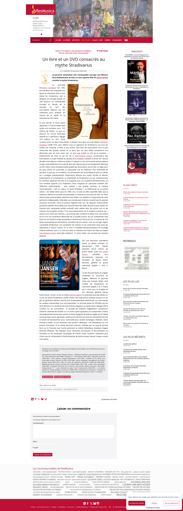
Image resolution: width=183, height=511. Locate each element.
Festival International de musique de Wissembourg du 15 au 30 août (136, 146)
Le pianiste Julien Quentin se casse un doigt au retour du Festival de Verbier (136, 228)
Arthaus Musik (47, 377)
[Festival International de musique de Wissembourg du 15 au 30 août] (136, 162)
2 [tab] (36, 34)
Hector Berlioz (127, 479)
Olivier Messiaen (57, 487)
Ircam (67, 482)
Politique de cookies (153, 507)
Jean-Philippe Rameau (101, 482)
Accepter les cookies (137, 503)
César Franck (72, 474)
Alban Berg (37, 472)
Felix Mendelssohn (41, 477)
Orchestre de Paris (141, 487)
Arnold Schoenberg (95, 472)
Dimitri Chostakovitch (90, 474)
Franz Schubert (85, 477)
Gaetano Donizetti (131, 477)
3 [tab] (39, 34)
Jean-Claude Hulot (81, 71)
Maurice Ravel (40, 487)
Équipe (54, 507)
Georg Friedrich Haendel (44, 479)
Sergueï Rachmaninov (87, 495)
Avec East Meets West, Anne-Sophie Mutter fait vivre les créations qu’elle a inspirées (136, 358)
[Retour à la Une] (41, 9)
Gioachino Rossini (79, 479)
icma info (126, 40)
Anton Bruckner (49, 472)
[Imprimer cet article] (102, 400)
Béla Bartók (126, 472)
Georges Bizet (145, 477)
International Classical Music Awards (46, 482)
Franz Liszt (70, 477)
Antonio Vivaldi (64, 472)
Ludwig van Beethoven (136, 484)
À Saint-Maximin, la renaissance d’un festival (135, 198)
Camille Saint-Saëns (141, 472)
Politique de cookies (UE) (98, 507)
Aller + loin (97, 40)
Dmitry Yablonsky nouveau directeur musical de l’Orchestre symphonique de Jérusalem (136, 213)
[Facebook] (35, 399)
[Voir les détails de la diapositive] (103, 18)
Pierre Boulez (71, 492)
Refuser (154, 503)
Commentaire (38, 423)
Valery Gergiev (106, 495)
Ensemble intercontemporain (116, 474)
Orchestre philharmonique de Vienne (46, 492)
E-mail (36, 447)
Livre (73, 51)
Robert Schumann (42, 495)
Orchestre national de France (47, 490)
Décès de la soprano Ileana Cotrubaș (135, 192)
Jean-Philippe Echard (83, 156)
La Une (58, 40)
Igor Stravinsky (143, 479)
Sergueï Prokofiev (64, 495)
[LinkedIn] (84, 504)
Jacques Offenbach (81, 482)
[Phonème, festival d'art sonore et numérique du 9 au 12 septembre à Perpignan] (136, 103)
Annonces (70, 507)
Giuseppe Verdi (94, 479)
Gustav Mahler (111, 479)
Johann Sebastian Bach (46, 484)
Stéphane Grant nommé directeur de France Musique (135, 205)
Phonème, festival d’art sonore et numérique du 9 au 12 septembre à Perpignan (136, 87)
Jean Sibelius (120, 482)
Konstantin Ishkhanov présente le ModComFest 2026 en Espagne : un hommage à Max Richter (136, 119)
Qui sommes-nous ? (43, 507)
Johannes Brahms (140, 482)
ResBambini (117, 40)
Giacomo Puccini (64, 479)
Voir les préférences (172, 503)
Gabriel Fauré (117, 477)
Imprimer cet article (110, 399)
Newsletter (61, 507)
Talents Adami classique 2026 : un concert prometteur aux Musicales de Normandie (135, 382)
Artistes (75, 40)
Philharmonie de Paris (62, 377)
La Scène (66, 40)
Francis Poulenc (57, 477)
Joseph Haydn (69, 484)
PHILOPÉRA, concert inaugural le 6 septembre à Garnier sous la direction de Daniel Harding (137, 56)
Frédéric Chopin (103, 477)
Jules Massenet (84, 484)
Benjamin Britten (112, 472)
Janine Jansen (102, 77)
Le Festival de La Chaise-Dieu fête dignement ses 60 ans (134, 366)
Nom (35, 441)
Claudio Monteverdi (58, 474)
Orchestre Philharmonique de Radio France (130, 490)
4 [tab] (41, 34)
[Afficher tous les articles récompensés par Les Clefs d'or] (45, 84)
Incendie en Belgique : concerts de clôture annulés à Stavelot (135, 221)
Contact (32, 507)
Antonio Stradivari (48, 88)
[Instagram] (98, 503)
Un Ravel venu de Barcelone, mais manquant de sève (134, 350)
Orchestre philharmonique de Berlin (85, 490)
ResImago (129, 241)
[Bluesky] (94, 503)
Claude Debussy (41, 474)
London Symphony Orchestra (106, 484)
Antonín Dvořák (79, 472)
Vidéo (75, 53)
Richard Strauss (119, 492)
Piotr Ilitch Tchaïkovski (94, 492)
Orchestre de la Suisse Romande (79, 487)
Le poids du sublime (130, 344)
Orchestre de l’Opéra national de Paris (113, 487)
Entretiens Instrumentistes (140, 474)
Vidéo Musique (83, 53)
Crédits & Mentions (82, 507)
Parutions (85, 40)
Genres (107, 40)
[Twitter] (38, 399)
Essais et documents (62, 51)
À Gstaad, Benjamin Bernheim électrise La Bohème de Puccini (136, 374)
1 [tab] (34, 34)
